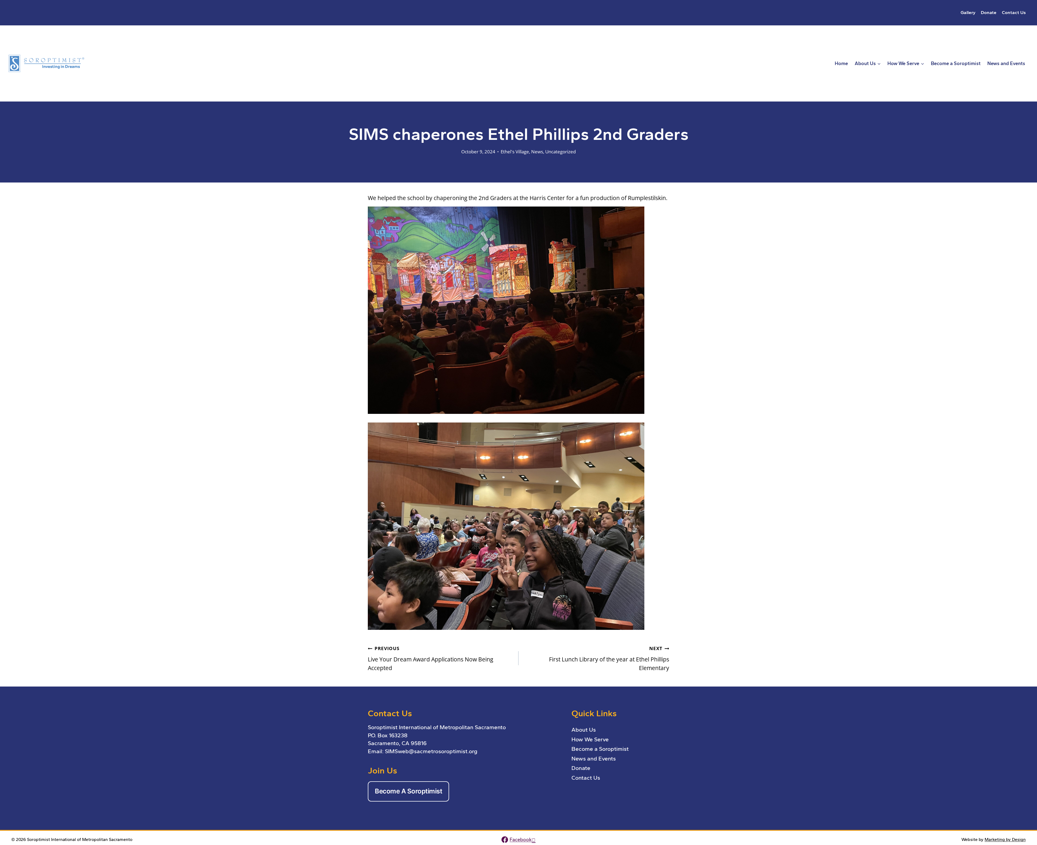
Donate (988, 12)
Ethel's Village (515, 151)
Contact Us (1014, 12)
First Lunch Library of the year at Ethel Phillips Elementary (609, 658)
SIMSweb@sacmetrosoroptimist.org (431, 751)
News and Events (1006, 63)
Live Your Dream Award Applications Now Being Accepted (430, 658)
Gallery (968, 12)
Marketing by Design (1005, 839)
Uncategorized (560, 151)
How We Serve (590, 739)
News (537, 151)
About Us (583, 729)
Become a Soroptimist (956, 63)
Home (841, 63)
